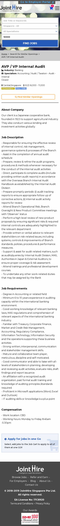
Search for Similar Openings (24, 54)
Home (4, 54)
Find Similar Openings (29, 97)
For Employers (18, 481)
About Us (44, 481)
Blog (33, 481)
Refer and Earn (39, 477)
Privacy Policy (43, 503)
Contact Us (31, 484)
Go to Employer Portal (35, 2)
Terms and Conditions (21, 503)
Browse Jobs (19, 477)
